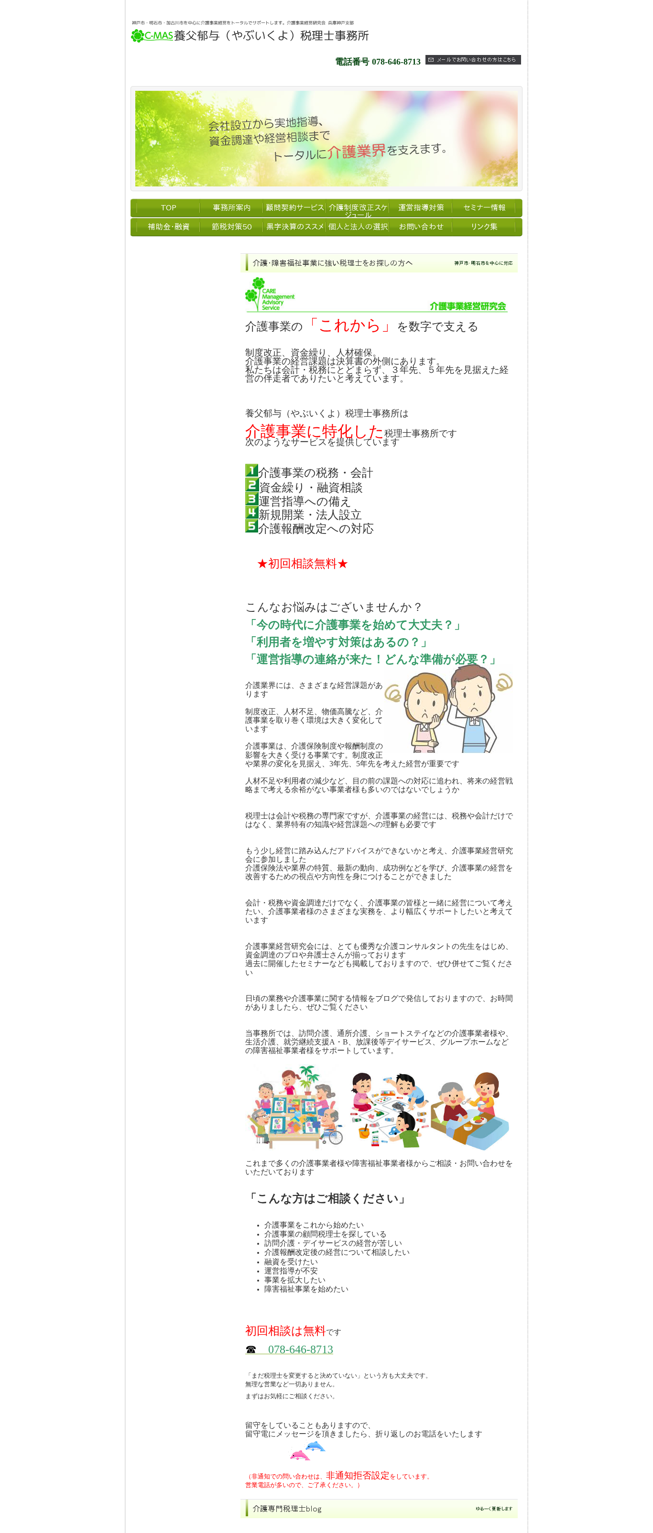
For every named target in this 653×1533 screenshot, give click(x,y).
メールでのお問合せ (166, 377)
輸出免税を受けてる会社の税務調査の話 (335, 1527)
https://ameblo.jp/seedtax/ (164, 854)
